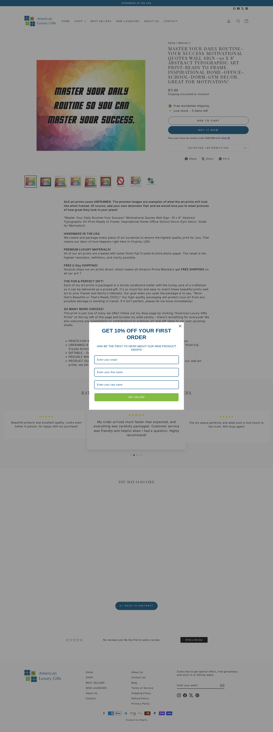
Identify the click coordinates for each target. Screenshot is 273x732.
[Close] (180, 326)
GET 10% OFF (136, 397)
